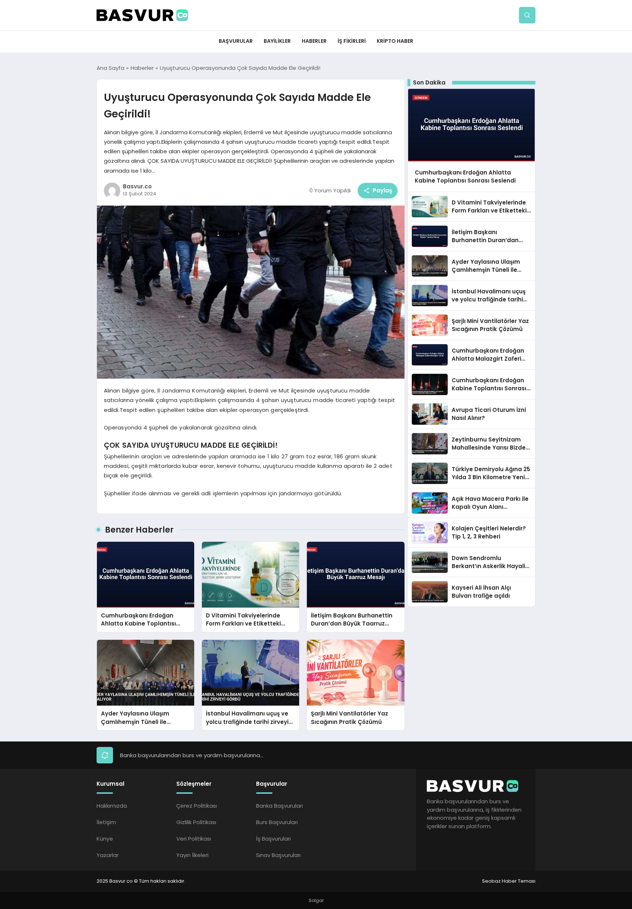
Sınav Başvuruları (278, 855)
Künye (105, 838)
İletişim (106, 822)
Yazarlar (107, 855)
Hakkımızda (112, 806)
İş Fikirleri (352, 41)
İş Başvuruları (273, 838)
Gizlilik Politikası (196, 822)
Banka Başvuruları (279, 806)
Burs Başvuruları (277, 822)
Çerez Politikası (196, 806)
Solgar (316, 900)
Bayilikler (277, 41)
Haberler (314, 41)
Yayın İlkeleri (192, 855)
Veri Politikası (193, 838)
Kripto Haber (395, 41)
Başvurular (236, 41)
